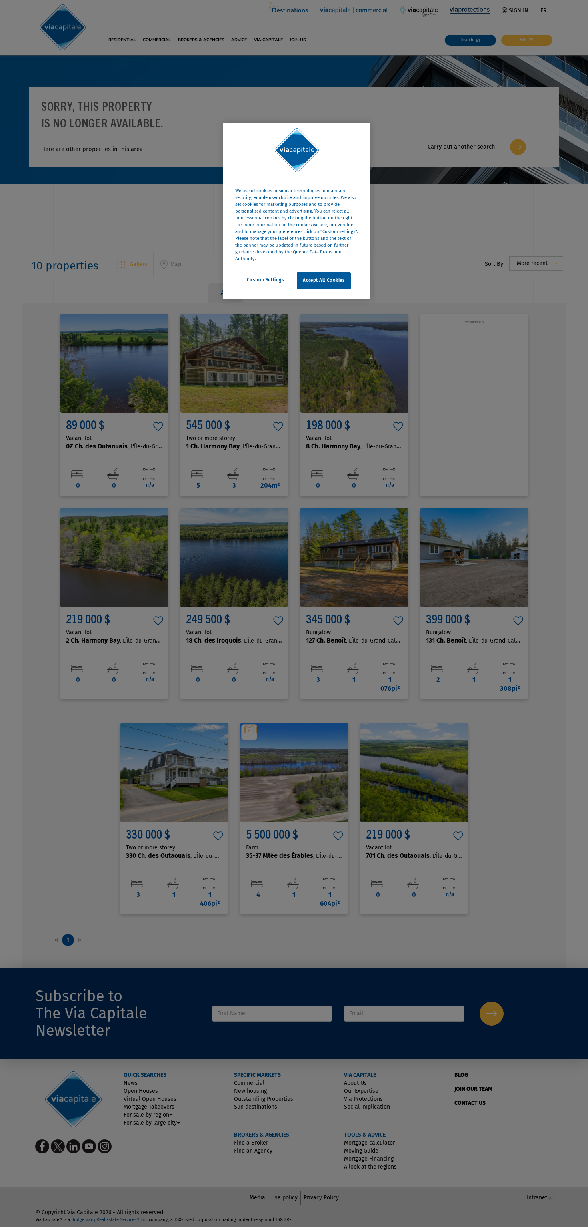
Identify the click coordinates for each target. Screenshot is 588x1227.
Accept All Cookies (323, 280)
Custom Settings (265, 280)
